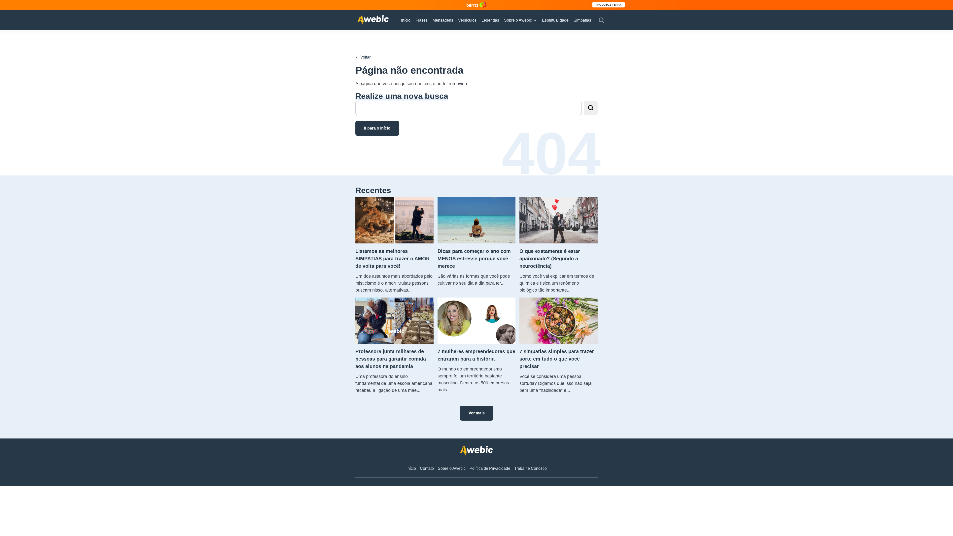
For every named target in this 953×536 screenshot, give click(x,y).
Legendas (490, 20)
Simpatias (582, 20)
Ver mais (477, 413)
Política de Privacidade (490, 468)
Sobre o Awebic (518, 20)
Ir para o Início (377, 128)
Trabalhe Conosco (530, 468)
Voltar (365, 57)
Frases (421, 20)
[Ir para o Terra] (476, 5)
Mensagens (443, 20)
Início (405, 20)
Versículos (467, 20)
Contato (427, 468)
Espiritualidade (555, 20)
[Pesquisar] (601, 20)
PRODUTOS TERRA (608, 4)
